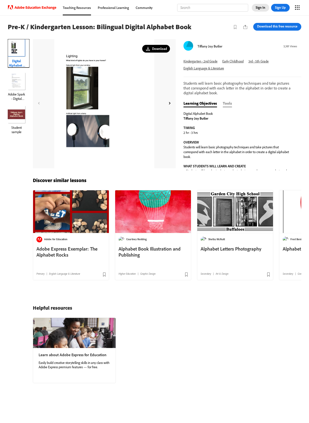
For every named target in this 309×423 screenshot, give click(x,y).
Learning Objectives (200, 103)
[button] (156, 49)
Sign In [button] (260, 7)
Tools (227, 103)
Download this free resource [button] (277, 26)
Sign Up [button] (280, 7)
